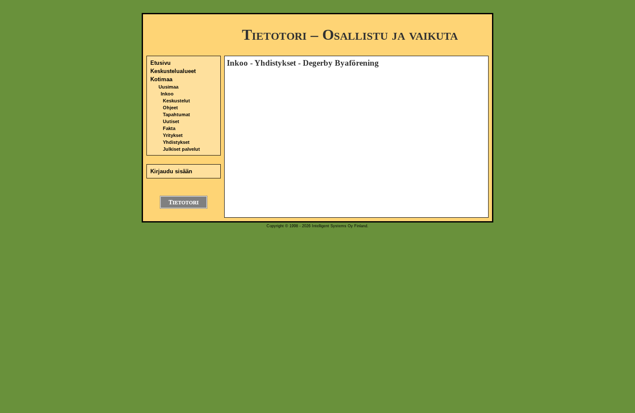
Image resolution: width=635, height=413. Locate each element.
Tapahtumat (176, 114)
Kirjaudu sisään (171, 171)
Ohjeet (170, 107)
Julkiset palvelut (181, 149)
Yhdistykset (176, 142)
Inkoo (167, 93)
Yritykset (173, 135)
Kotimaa (161, 79)
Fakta (169, 128)
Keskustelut (176, 100)
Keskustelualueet (173, 71)
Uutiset (171, 121)
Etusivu (160, 63)
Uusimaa (168, 86)
